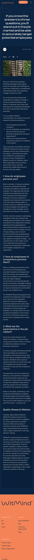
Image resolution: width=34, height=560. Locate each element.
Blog (19, 532)
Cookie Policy (6, 546)
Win (3, 524)
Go (2, 521)
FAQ (19, 524)
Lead (3, 527)
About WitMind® (23, 521)
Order (23, 2)
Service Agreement (8, 549)
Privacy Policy (6, 543)
